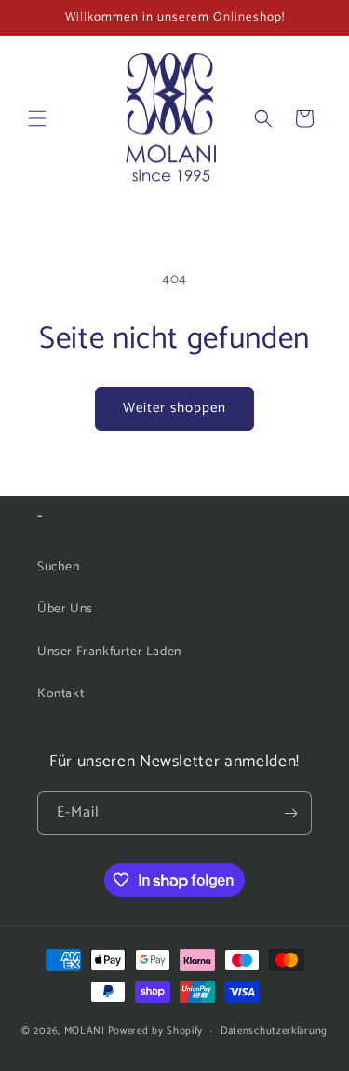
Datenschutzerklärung (274, 1031)
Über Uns (65, 609)
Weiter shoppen (174, 407)
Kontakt (60, 694)
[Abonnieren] (290, 813)
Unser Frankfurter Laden (109, 652)
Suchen (58, 567)
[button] (37, 118)
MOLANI (84, 1031)
